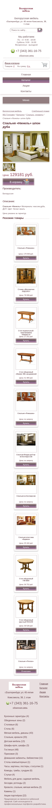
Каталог (26, 80)
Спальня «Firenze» (26, 661)
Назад (7, 145)
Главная (26, 74)
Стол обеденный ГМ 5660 (26, 580)
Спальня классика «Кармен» (26, 538)
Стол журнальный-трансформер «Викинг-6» (26, 333)
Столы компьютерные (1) (17, 762)
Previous (7, 165)
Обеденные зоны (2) (14, 720)
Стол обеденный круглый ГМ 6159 (26, 621)
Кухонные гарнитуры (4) (16, 716)
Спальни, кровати (34, 115)
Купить (26, 258)
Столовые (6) (11, 724)
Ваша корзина (12, 63)
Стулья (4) (9, 774)
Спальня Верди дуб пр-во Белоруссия (26, 456)
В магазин (26, 671)
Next (46, 165)
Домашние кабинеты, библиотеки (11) (23, 758)
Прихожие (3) (11, 754)
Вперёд (44, 145)
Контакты (26, 91)
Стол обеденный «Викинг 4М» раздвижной (26, 373)
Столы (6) (9, 729)
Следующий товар (40, 111)
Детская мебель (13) (14, 741)
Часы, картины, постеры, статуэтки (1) (23, 766)
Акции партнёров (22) (15, 795)
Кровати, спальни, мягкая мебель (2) (23, 787)
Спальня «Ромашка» (26, 248)
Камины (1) (10, 791)
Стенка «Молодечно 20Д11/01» (26, 290)
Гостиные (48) (11, 749)
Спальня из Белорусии (26, 496)
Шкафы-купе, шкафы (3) (16, 745)
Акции (26, 85)
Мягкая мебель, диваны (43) (18, 733)
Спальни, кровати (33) (15, 737)
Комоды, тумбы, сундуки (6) (18, 770)
